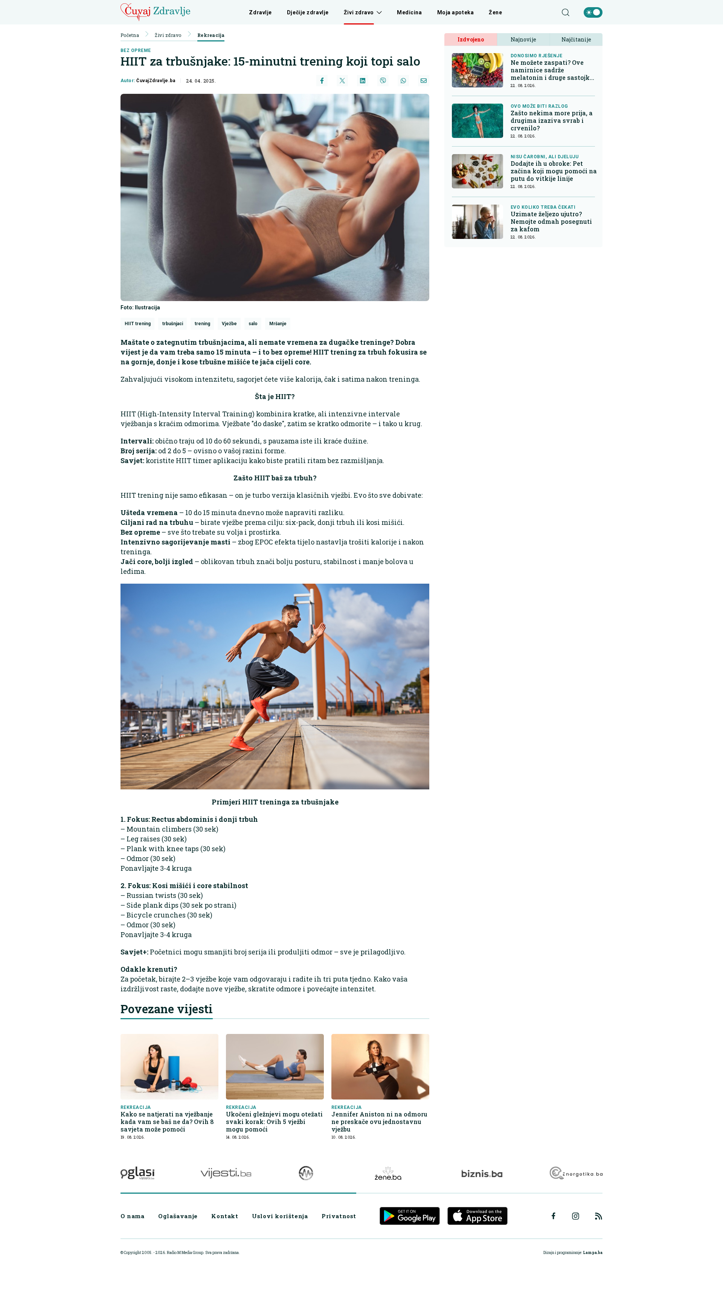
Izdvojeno (471, 39)
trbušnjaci (172, 323)
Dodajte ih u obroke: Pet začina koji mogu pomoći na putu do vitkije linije (554, 171)
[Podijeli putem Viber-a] (383, 80)
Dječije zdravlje (308, 12)
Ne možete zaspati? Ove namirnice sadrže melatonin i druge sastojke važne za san (552, 70)
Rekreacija (211, 35)
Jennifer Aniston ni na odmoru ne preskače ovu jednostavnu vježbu (379, 1121)
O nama (132, 1216)
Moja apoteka (455, 12)
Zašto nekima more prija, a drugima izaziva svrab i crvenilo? (552, 120)
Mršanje (278, 323)
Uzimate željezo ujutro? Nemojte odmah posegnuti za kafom (551, 221)
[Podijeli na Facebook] (322, 80)
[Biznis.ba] (482, 1173)
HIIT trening (138, 323)
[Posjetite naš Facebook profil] (553, 1216)
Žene (495, 12)
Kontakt (224, 1216)
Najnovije (523, 39)
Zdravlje (260, 12)
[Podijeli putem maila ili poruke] (423, 80)
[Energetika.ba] (575, 1173)
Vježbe (229, 323)
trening (202, 323)
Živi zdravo (359, 12)
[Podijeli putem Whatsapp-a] (403, 80)
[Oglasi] (137, 1173)
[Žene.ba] (388, 1173)
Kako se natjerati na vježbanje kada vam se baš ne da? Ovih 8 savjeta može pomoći (167, 1121)
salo (253, 323)
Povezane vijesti (166, 1008)
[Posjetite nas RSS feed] (598, 1216)
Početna (129, 35)
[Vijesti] (225, 1173)
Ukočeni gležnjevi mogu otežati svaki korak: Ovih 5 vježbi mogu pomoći (274, 1121)
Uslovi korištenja (280, 1216)
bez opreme (135, 50)
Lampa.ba (592, 1252)
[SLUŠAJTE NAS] (305, 1173)
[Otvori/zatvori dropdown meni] (378, 12)
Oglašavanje (178, 1216)
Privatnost (339, 1216)
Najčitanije (576, 39)
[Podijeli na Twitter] (342, 80)
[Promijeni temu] (593, 12)
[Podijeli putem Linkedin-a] (362, 80)
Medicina (409, 12)
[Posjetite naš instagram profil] (576, 1216)
